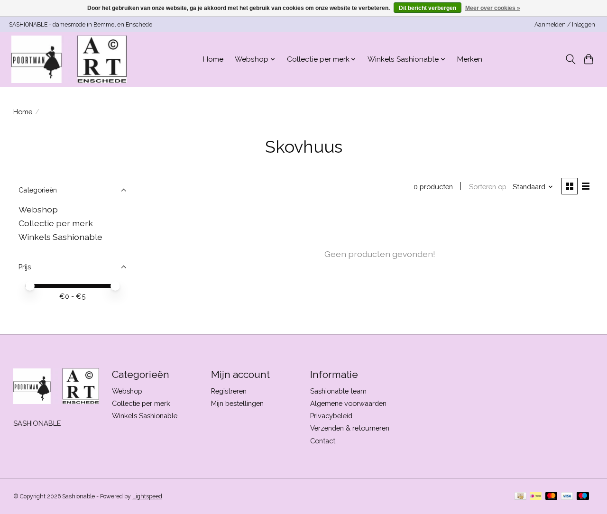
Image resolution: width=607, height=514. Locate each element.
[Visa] (567, 496)
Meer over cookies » (492, 8)
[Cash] (520, 496)
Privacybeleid (331, 416)
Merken (469, 59)
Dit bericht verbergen (427, 8)
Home (213, 59)
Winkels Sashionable (60, 237)
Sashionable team (338, 391)
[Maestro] (583, 496)
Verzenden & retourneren (349, 428)
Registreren (229, 391)
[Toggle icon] (570, 59)
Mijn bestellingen (237, 403)
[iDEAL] (536, 496)
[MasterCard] (551, 496)
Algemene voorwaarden (348, 403)
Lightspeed (147, 496)
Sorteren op (487, 187)
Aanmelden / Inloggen (564, 24)
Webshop (38, 209)
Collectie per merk (55, 223)
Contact (322, 441)
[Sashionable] (69, 59)
